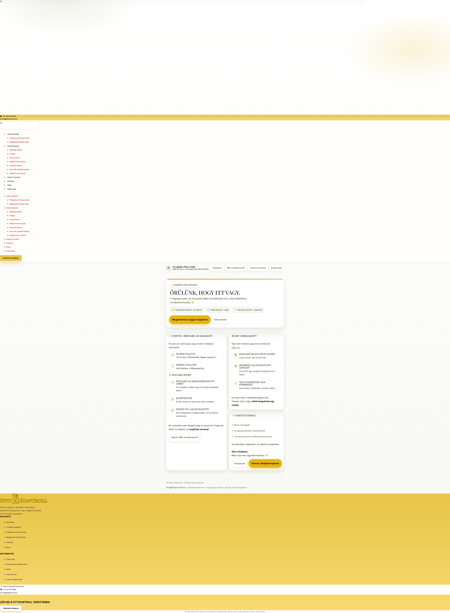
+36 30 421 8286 (9, 116)
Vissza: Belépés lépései (265, 463)
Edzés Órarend (14, 177)
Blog (9, 185)
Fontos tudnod (258, 268)
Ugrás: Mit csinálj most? (184, 437)
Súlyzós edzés (15, 165)
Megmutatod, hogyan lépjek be (190, 319)
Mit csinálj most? (236, 268)
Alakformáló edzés (17, 161)
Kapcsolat (12, 189)
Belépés (217, 268)
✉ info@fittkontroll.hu (8, 593)
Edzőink (11, 181)
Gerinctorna (14, 158)
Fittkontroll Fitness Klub (19, 138)
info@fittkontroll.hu (9, 119)
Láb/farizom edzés (17, 173)
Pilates (12, 154)
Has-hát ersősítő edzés (19, 169)
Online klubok (13, 134)
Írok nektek (220, 319)
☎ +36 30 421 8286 (8, 589)
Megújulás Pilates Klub (19, 142)
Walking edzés (15, 150)
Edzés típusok (13, 146)
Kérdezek (239, 463)
